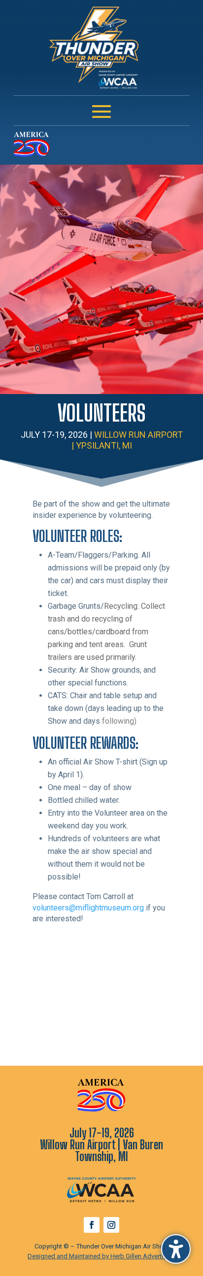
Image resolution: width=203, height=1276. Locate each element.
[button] (176, 1249)
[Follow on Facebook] (92, 1225)
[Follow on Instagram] (111, 1225)
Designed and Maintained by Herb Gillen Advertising (101, 1256)
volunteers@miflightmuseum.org (88, 907)
